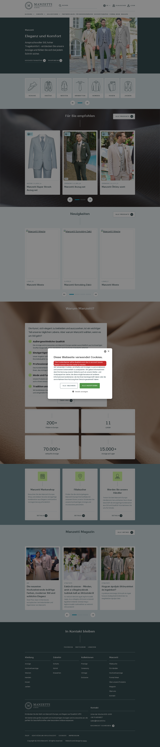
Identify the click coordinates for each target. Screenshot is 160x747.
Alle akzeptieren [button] (89, 385)
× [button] (108, 351)
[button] (80, 391)
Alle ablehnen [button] (69, 386)
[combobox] (105, 351)
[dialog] (80, 373)
